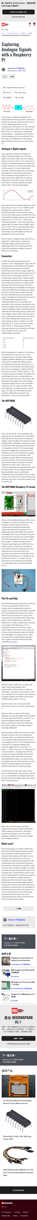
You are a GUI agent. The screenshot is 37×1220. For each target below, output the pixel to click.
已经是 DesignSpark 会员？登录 (18, 1044)
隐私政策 (25, 1212)
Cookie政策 (17, 1212)
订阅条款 (15, 1216)
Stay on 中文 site (18, 17)
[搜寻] (3, 29)
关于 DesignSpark (6, 1212)
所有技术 (23, 33)
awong (16, 976)
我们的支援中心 (24, 1216)
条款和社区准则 (6, 1216)
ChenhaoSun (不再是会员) (22, 988)
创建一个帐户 (18, 1038)
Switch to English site (18, 12)
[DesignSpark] (8, 1203)
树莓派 (30, 33)
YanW (15, 1000)
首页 (3, 33)
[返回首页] (5, 24)
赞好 (18, 909)
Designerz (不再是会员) (21, 964)
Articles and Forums (12, 33)
